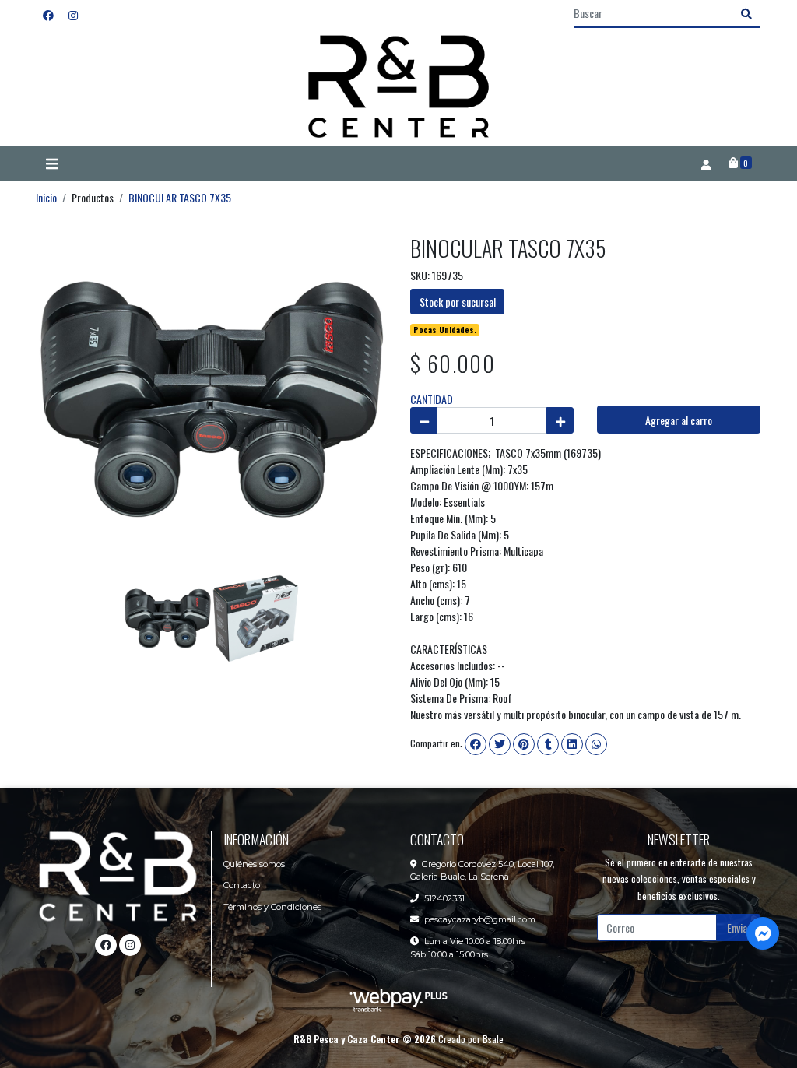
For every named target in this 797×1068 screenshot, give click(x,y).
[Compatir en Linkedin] (572, 744)
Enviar (739, 927)
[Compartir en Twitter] (500, 744)
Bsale (493, 1038)
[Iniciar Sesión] (705, 163)
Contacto (241, 885)
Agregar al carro (678, 420)
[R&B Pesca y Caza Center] (398, 87)
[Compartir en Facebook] (475, 744)
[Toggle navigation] (51, 164)
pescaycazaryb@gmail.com (479, 919)
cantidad (431, 399)
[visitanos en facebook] (48, 14)
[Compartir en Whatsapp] (596, 744)
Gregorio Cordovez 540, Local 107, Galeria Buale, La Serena (482, 871)
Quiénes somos (254, 864)
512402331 (444, 898)
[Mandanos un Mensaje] (762, 933)
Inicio (46, 197)
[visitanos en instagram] (73, 14)
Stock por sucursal (458, 301)
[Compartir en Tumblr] (548, 744)
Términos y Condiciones (272, 906)
